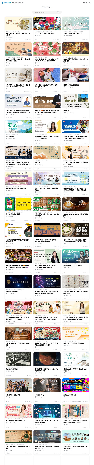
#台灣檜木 (8, 375)
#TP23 (7, 401)
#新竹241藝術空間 (10, 220)
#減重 (36, 324)
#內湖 (36, 401)
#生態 (65, 375)
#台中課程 (66, 143)
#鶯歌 (65, 349)
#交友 (36, 375)
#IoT (36, 427)
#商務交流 (8, 169)
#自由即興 (66, 169)
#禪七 (65, 117)
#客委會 (37, 65)
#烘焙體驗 (66, 246)
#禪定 (7, 143)
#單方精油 (8, 194)
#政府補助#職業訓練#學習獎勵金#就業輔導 (73, 401)
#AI (36, 298)
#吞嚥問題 (66, 91)
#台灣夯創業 (9, 117)
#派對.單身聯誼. (9, 272)
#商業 (65, 272)
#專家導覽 (37, 220)
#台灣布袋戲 (67, 65)
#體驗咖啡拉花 (67, 220)
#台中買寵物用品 (10, 324)
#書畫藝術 (66, 427)
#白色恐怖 (66, 194)
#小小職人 (8, 39)
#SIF (36, 39)
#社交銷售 (37, 117)
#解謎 (7, 65)
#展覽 (65, 39)
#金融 (36, 453)
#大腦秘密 (66, 324)
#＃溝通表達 (38, 246)
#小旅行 (37, 169)
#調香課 (8, 91)
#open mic (37, 349)
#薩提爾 (8, 453)
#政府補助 (8, 246)
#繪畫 (36, 91)
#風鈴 (65, 298)
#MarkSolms (67, 453)
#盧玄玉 (37, 194)
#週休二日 (37, 143)
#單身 (7, 349)
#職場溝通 (37, 272)
